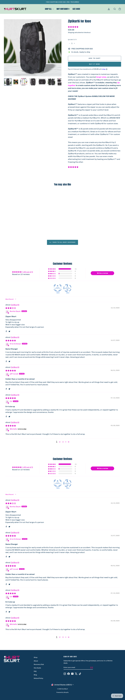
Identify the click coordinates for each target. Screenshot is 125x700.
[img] (10, 308)
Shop (35, 657)
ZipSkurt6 (15, 305)
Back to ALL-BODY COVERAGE (63, 242)
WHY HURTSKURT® (63, 8)
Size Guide (37, 668)
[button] (73, 27)
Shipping (71, 32)
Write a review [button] (102, 273)
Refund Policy (38, 678)
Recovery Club (39, 664)
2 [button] (59, 442)
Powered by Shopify (62, 692)
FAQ (35, 671)
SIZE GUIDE (76, 8)
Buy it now (94, 64)
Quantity (72, 39)
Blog (35, 675)
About (36, 661)
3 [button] (62, 442)
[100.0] (58, 288)
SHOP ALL (48, 8)
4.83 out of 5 (27, 272)
